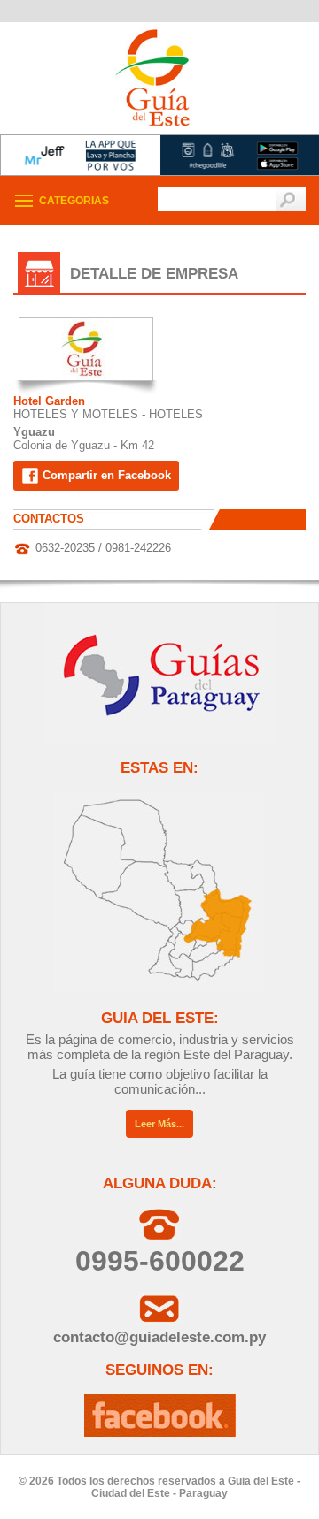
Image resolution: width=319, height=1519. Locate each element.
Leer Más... (159, 1123)
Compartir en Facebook (105, 475)
